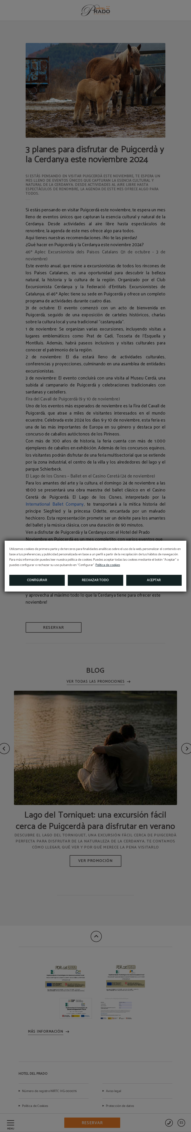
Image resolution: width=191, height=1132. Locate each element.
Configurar (37, 580)
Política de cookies (108, 565)
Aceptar (154, 580)
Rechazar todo (95, 580)
